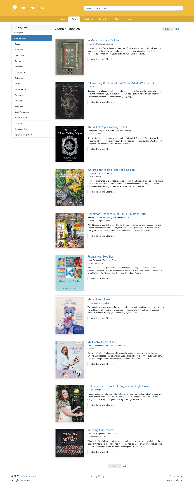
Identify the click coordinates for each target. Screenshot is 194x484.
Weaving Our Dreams (101, 430)
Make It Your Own (98, 299)
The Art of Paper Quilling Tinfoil (107, 127)
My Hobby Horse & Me (101, 342)
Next (177, 28)
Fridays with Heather (100, 256)
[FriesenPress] (29, 7)
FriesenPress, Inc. (29, 476)
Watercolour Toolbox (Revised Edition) (111, 170)
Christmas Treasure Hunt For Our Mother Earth (117, 214)
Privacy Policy (97, 476)
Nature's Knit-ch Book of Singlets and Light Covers (119, 386)
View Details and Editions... (102, 59)
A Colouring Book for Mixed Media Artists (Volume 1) (120, 83)
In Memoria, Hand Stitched (104, 40)
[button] (131, 19)
